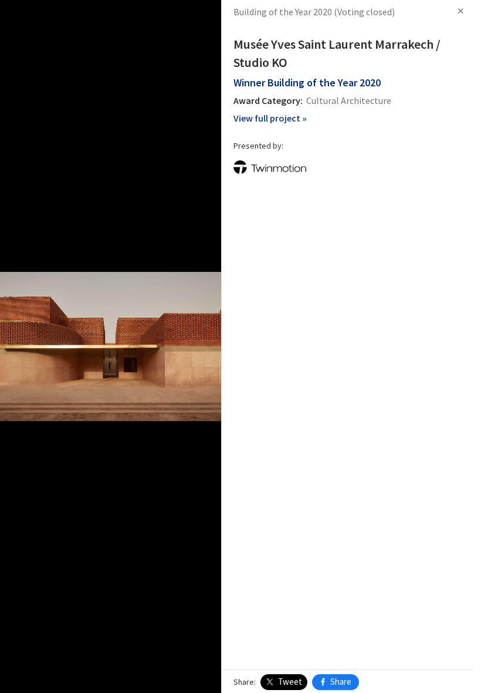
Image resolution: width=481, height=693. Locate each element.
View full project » (270, 118)
